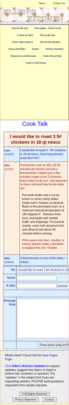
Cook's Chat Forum (36, 63)
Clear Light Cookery (22, 42)
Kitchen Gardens (54, 49)
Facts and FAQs (17, 49)
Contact (49, 399)
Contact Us (59, 3)
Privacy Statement (25, 399)
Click (8, 366)
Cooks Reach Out (52, 56)
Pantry (35, 49)
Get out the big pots (50, 42)
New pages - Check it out (48, 28)
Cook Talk (35, 123)
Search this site (20, 28)
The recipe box (47, 35)
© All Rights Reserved (34, 393)
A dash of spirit (25, 35)
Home (42, 3)
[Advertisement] (34, 94)
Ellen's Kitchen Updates (29, 366)
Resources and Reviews (23, 56)
